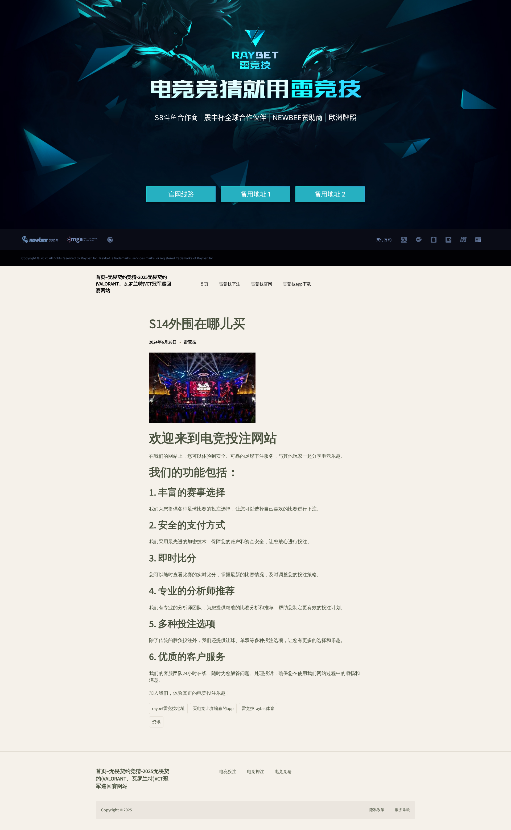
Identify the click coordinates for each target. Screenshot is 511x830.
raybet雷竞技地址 (168, 709)
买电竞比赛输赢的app (213, 709)
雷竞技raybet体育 (258, 709)
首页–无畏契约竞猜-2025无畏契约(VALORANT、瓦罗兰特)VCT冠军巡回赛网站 (133, 284)
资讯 (156, 722)
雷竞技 (190, 342)
